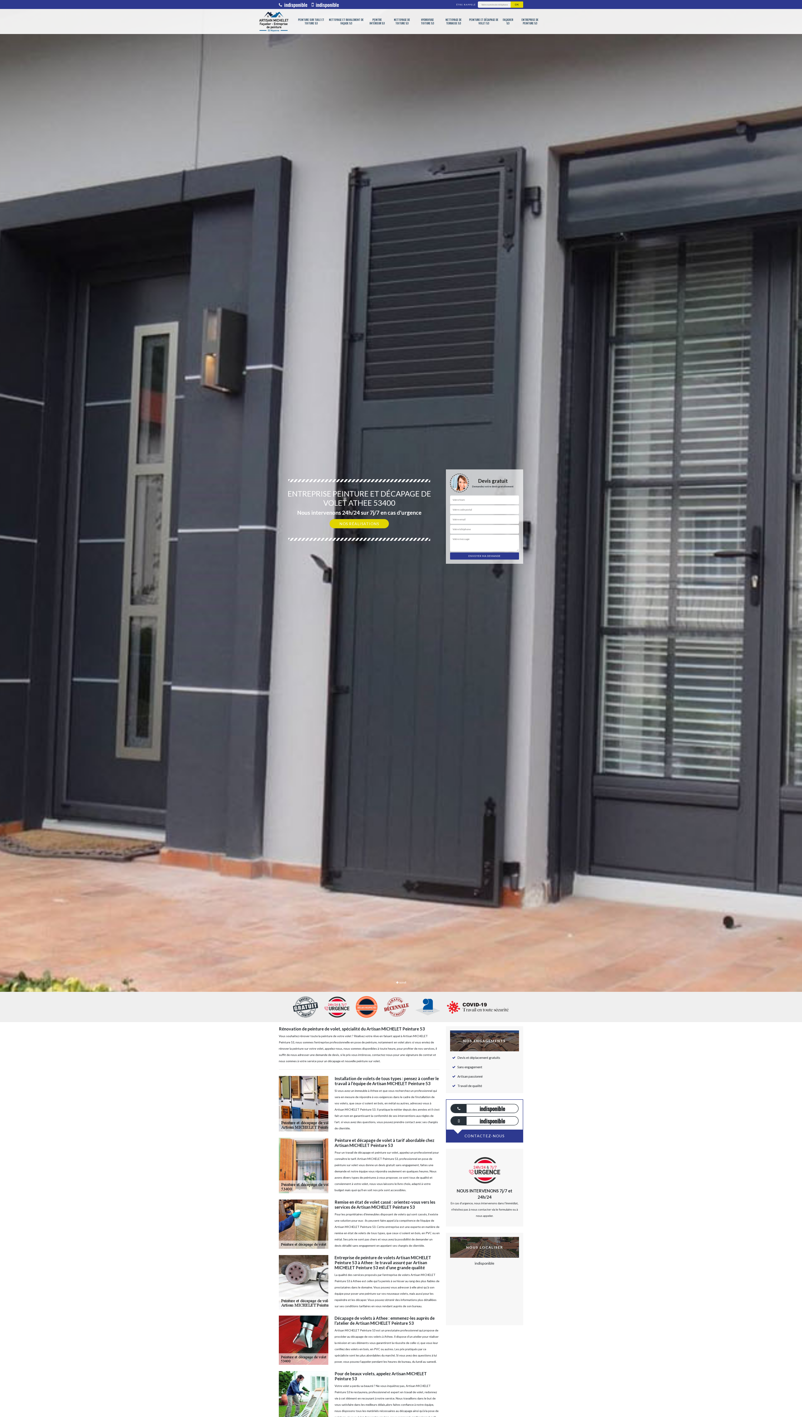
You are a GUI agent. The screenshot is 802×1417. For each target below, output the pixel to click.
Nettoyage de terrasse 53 (453, 21)
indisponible (295, 4)
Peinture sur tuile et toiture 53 (311, 21)
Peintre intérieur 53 (377, 21)
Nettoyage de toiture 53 (402, 21)
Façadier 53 (508, 21)
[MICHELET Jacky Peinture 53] (273, 21)
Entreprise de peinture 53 (530, 21)
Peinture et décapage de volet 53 (483, 21)
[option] (401, 567)
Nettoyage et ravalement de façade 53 (346, 21)
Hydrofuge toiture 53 (427, 21)
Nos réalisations (359, 523)
